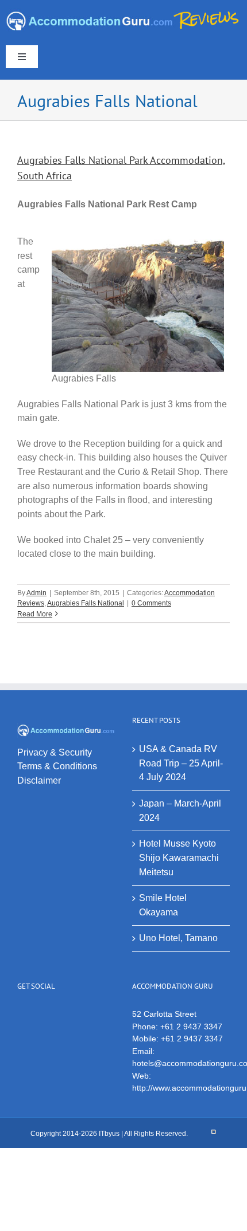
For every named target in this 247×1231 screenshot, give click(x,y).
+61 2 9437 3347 (191, 1026)
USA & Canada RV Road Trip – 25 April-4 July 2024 (181, 763)
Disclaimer (39, 780)
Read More (34, 614)
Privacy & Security (54, 752)
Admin (36, 593)
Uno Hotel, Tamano (178, 938)
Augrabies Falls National (85, 603)
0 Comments (151, 603)
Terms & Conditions (57, 766)
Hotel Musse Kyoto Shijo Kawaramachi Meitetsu (179, 857)
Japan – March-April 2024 (180, 811)
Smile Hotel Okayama (163, 905)
